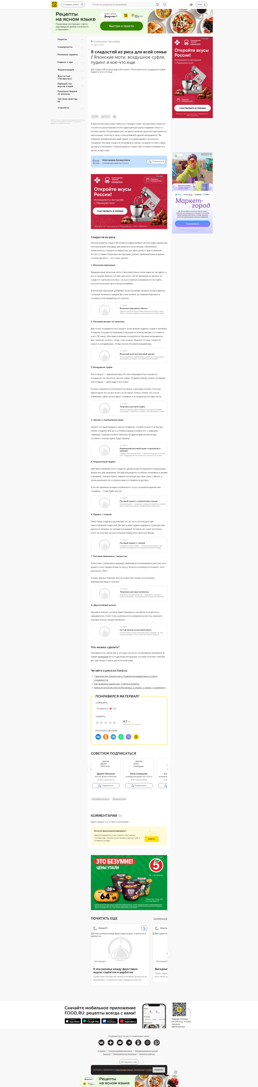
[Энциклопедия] (82, 69)
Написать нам (130, 1062)
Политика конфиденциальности (120, 1051)
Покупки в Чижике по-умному (67, 92)
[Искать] (164, 4)
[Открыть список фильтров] (157, 4)
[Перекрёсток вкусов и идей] (82, 85)
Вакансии (107, 1054)
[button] (91, 769)
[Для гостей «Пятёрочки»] (82, 77)
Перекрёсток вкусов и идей (65, 85)
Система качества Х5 (67, 100)
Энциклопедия (66, 69)
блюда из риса (119, 799)
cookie (149, 1070)
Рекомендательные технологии (125, 1054)
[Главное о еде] (82, 62)
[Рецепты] (82, 39)
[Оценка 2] (101, 722)
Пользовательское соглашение (146, 1051)
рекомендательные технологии (130, 1070)
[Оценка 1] (97, 722)
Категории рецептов (147, 1054)
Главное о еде (65, 62)
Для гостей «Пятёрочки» (65, 77)
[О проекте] (82, 107)
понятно (158, 1070)
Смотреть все (160, 918)
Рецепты (62, 39)
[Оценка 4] (110, 722)
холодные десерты (100, 799)
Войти (151, 839)
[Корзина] (191, 4)
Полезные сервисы (68, 54)
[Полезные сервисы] (82, 54)
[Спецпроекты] (82, 47)
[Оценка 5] (114, 722)
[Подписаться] (144, 928)
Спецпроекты (65, 47)
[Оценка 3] (106, 722)
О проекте (63, 107)
